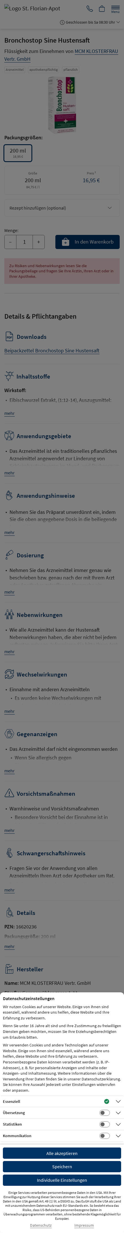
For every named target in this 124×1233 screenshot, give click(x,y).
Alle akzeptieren (62, 1153)
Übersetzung (14, 1112)
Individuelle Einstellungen (62, 1180)
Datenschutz (41, 1225)
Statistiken (12, 1124)
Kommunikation (17, 1135)
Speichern (62, 1166)
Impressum (84, 1225)
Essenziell (11, 1101)
